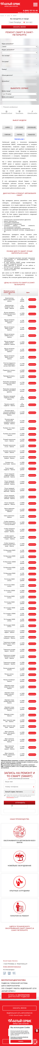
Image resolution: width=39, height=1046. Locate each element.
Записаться (32, 299)
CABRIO (7, 127)
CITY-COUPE (19, 127)
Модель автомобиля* (8, 49)
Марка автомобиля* (8, 43)
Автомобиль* (5, 81)
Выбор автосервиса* (8, 97)
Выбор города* (6, 91)
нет (30, 22)
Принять (20, 1041)
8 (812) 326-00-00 (8, 966)
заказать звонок (19, 27)
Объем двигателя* (7, 75)
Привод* (4, 69)
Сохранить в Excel (6, 113)
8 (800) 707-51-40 (30, 11)
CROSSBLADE (32, 127)
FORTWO (19, 134)
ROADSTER (31, 134)
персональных (10, 797)
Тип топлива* (6, 55)
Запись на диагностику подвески (19, 996)
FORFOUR (7, 134)
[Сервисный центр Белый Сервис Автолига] (19, 791)
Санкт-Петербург (15, 22)
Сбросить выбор (32, 113)
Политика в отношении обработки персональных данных (19, 1037)
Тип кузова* (5, 61)
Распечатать (19, 113)
